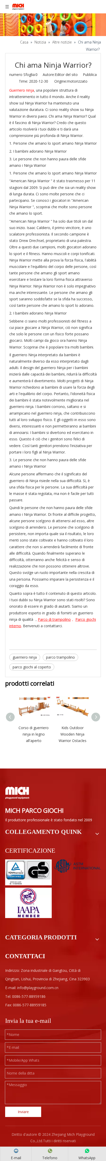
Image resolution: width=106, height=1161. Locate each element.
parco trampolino (60, 657)
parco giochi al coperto (32, 667)
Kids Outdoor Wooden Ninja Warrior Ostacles (72, 734)
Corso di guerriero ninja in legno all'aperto (34, 734)
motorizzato (77, 81)
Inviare (23, 1111)
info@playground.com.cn (37, 987)
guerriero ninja (25, 657)
